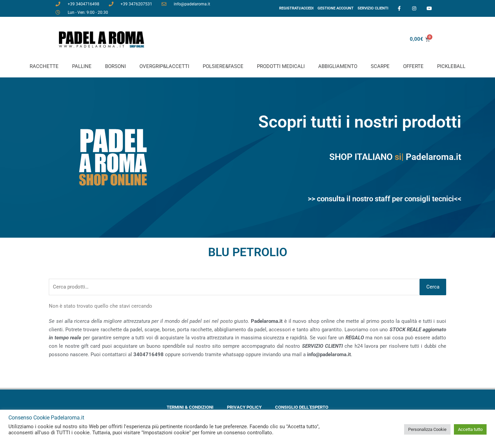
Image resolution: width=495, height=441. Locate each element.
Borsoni (115, 66)
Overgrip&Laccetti (164, 66)
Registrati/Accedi (296, 8)
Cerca (432, 287)
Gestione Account (336, 8)
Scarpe (380, 66)
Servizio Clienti (373, 8)
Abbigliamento (337, 66)
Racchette (44, 66)
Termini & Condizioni (190, 407)
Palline (82, 66)
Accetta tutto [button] (470, 429)
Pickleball (451, 66)
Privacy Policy (244, 407)
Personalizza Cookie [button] (427, 429)
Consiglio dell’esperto (301, 407)
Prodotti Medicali (281, 66)
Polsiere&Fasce (223, 66)
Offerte (413, 66)
